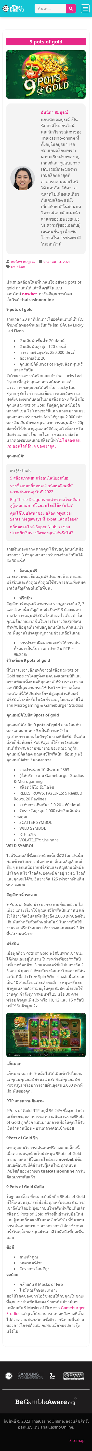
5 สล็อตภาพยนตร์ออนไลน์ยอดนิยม (40, 478)
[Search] (71, 8)
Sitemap (77, 1440)
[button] (85, 8)
